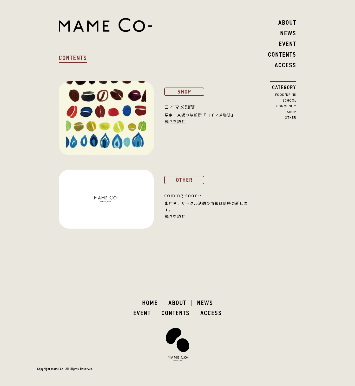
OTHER (290, 117)
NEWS (205, 303)
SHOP (291, 111)
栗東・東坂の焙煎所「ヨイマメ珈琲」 (200, 114)
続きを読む (175, 121)
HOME (150, 303)
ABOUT (177, 303)
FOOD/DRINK (285, 94)
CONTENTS (175, 313)
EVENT (142, 313)
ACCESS (211, 313)
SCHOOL (289, 100)
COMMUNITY (286, 106)
